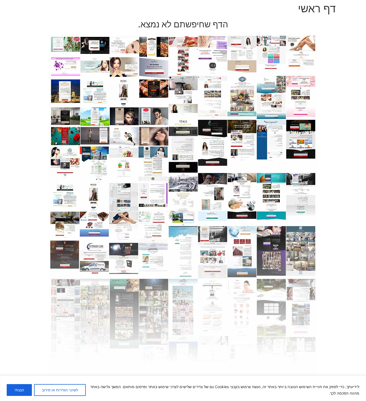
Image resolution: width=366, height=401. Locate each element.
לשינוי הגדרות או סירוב (60, 390)
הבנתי (19, 390)
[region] (183, 388)
